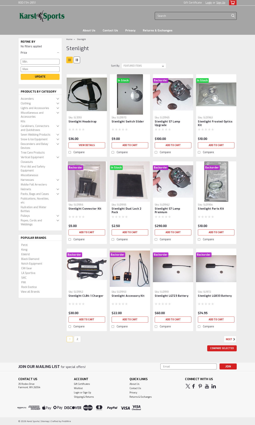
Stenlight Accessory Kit (128, 296)
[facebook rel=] (193, 386)
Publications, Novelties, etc (35, 200)
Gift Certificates (82, 384)
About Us (89, 30)
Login (209, 2)
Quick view (87, 111)
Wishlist (78, 388)
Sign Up (220, 2)
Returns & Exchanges (157, 30)
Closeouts (27, 162)
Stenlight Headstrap (83, 121)
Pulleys (25, 216)
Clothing (26, 103)
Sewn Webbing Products (35, 134)
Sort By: (115, 65)
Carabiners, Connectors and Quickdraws (35, 128)
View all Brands (30, 292)
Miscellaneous (29, 175)
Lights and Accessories (35, 108)
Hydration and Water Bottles (33, 209)
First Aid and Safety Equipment (33, 168)
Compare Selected (222, 348)
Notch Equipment (31, 264)
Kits (23, 121)
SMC (24, 278)
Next (229, 339)
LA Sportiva (28, 273)
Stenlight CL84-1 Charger (86, 296)
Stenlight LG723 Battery (171, 296)
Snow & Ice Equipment (34, 139)
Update (40, 77)
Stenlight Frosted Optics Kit (215, 123)
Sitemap (45, 421)
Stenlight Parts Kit (211, 209)
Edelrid (25, 254)
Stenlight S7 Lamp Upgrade (167, 123)
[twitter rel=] (188, 386)
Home (69, 39)
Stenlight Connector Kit (85, 209)
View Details (87, 145)
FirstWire (66, 421)
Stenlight (81, 39)
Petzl (24, 245)
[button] (40, 52)
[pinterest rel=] (200, 386)
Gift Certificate (193, 2)
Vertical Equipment (32, 157)
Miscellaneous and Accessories (32, 115)
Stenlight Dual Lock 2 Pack (126, 210)
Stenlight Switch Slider (128, 121)
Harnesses (27, 180)
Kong (24, 249)
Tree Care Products (33, 152)
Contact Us (110, 30)
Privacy (130, 30)
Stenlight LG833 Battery (215, 296)
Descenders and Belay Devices (34, 146)
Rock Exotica (29, 287)
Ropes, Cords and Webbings (31, 222)
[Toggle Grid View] (69, 60)
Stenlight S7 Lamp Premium (167, 210)
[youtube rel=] (207, 386)
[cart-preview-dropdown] (232, 2)
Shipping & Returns (84, 396)
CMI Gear (26, 268)
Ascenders (27, 99)
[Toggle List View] (77, 60)
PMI (23, 282)
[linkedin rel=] (213, 386)
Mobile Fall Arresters (34, 184)
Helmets (26, 189)
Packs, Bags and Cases (35, 194)
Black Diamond (30, 259)
